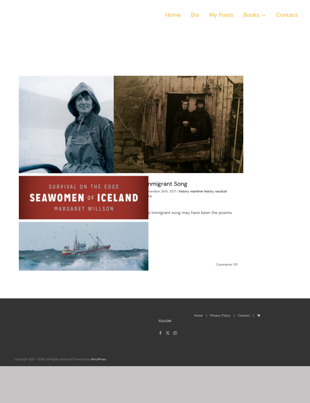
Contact (244, 315)
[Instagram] (175, 333)
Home (198, 315)
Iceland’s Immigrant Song (153, 184)
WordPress (98, 359)
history (184, 191)
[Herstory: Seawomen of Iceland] (83, 173)
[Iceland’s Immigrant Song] (178, 124)
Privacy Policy (220, 315)
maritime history (202, 191)
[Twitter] (168, 333)
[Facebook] (160, 333)
